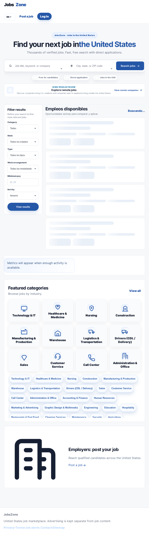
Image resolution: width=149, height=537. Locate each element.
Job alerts (32, 527)
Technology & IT (24, 315)
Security (97, 417)
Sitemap (59, 527)
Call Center (91, 365)
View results (23, 206)
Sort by (11, 189)
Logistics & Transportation (91, 340)
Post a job (26, 16)
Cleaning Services (55, 417)
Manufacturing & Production (24, 340)
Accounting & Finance (75, 398)
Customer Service (58, 364)
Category (12, 122)
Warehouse (57, 340)
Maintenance (79, 417)
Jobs (15, 4)
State (10, 135)
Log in (44, 16)
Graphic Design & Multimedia (61, 407)
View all (135, 291)
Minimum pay (14, 176)
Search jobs (128, 65)
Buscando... (136, 111)
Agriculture (114, 417)
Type (10, 149)
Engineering (91, 407)
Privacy (9, 527)
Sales (24, 365)
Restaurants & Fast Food (25, 417)
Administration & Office (125, 364)
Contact (46, 527)
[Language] (9, 16)
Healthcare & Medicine (57, 315)
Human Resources (104, 398)
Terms (20, 527)
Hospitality (128, 407)
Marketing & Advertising (24, 407)
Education (110, 407)
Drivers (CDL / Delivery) (125, 340)
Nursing (91, 315)
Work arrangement (17, 162)
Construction (125, 315)
